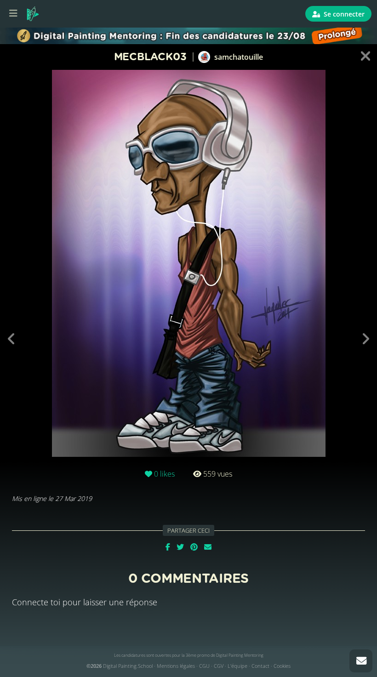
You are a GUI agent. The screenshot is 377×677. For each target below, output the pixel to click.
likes (164, 474)
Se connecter (343, 14)
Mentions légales (176, 665)
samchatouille (237, 57)
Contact (260, 665)
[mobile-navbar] (13, 14)
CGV (218, 665)
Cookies (282, 665)
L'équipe (237, 665)
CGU (204, 665)
